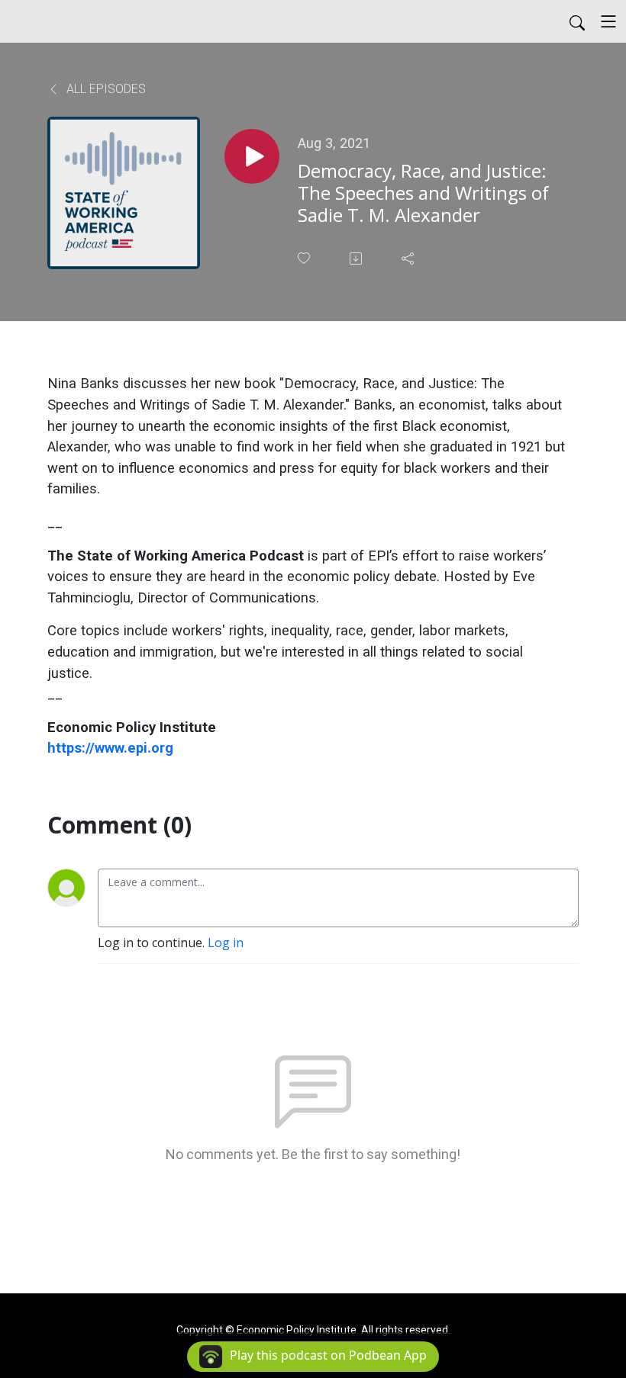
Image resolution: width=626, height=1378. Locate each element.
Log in (226, 942)
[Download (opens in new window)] (357, 258)
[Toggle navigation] (608, 21)
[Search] (577, 21)
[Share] (409, 258)
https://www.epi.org (110, 748)
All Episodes (104, 89)
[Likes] (305, 258)
